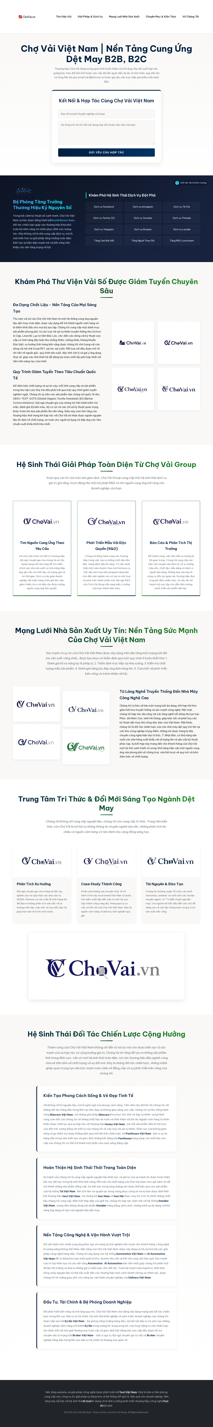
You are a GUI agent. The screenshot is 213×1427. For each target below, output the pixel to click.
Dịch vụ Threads (182, 217)
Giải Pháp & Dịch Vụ (90, 16)
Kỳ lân (88, 1325)
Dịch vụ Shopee (143, 229)
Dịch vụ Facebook (104, 206)
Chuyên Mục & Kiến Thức (161, 16)
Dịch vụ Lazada (181, 229)
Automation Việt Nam (129, 1253)
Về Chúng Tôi (190, 16)
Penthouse (125, 1138)
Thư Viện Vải (63, 16)
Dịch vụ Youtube (143, 217)
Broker (151, 1335)
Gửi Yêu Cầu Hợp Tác (106, 152)
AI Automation (113, 1263)
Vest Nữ (118, 1196)
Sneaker (101, 1205)
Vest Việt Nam (71, 1196)
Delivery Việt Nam (139, 1277)
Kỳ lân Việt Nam (74, 1321)
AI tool (87, 1401)
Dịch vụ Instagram (143, 206)
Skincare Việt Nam (61, 1114)
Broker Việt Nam (83, 1335)
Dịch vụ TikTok (182, 206)
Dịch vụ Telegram (104, 229)
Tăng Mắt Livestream (182, 240)
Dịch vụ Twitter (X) (104, 217)
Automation (95, 1263)
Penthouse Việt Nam (138, 1133)
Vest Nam (104, 1196)
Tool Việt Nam (128, 1392)
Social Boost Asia (62, 220)
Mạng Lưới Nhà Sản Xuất (124, 16)
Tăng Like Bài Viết (104, 240)
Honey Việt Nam (115, 1124)
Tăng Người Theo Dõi (142, 240)
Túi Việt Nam (67, 1191)
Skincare (103, 1114)
